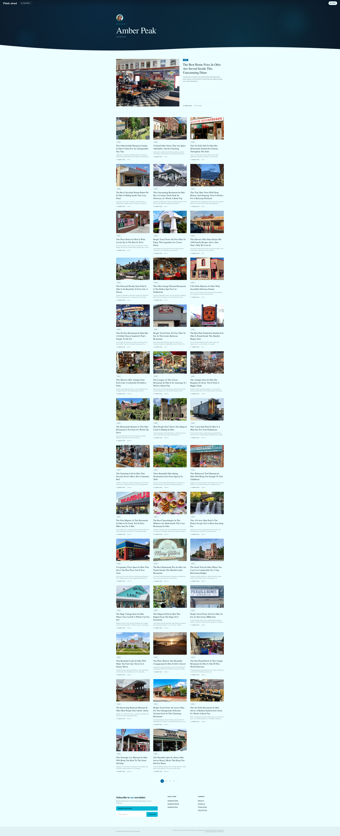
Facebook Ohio (173, 807)
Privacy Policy (202, 807)
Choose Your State (125, 808)
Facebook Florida (173, 804)
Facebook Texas (173, 801)
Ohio (185, 60)
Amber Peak (188, 105)
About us (201, 801)
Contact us (201, 804)
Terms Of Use (202, 810)
